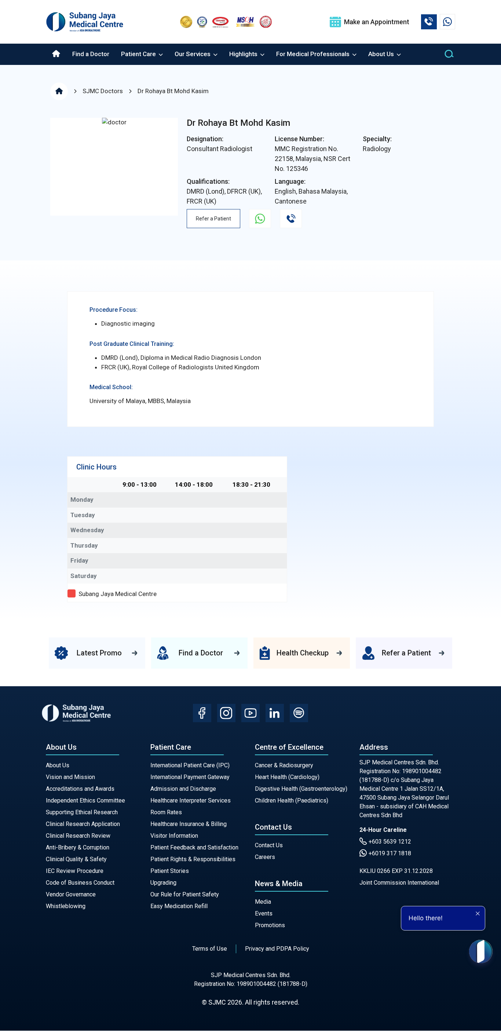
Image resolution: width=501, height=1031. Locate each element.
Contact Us (269, 845)
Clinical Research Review (78, 835)
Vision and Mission (70, 777)
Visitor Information (174, 835)
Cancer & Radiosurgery (284, 765)
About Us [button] (381, 54)
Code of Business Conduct (80, 882)
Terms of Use (209, 948)
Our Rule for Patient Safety (184, 894)
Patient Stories (169, 870)
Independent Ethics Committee (85, 800)
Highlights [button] (244, 54)
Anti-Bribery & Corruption (77, 847)
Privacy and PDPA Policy (277, 948)
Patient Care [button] (139, 54)
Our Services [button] (193, 54)
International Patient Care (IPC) (190, 765)
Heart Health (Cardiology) (287, 777)
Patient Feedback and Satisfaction (194, 847)
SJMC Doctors (103, 91)
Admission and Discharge (183, 788)
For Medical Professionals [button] (313, 54)
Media (263, 901)
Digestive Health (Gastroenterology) (301, 788)
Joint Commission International (399, 882)
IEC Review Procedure (74, 870)
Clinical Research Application (83, 823)
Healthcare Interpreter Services (190, 800)
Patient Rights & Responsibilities (192, 859)
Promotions (270, 925)
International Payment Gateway (190, 777)
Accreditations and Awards (80, 788)
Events (264, 913)
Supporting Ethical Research (82, 812)
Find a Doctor (90, 54)
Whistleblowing (65, 906)
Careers (265, 856)
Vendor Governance (71, 894)
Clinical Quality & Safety (76, 859)
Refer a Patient (213, 219)
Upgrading (163, 882)
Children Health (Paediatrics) (291, 800)
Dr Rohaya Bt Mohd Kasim (173, 91)
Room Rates (166, 812)
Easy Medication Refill (179, 906)
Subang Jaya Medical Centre (117, 593)
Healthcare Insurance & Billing (188, 823)
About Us (57, 765)
